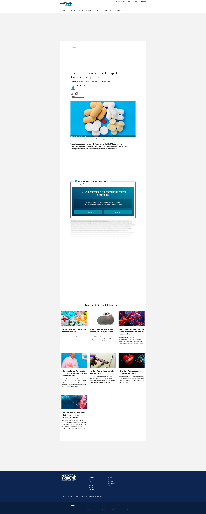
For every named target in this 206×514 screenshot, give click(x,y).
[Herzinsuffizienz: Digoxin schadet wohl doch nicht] (103, 360)
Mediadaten (110, 481)
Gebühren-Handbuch (121, 1)
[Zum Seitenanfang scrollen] (203, 511)
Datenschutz (84, 496)
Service (110, 477)
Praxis (90, 481)
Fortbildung (92, 489)
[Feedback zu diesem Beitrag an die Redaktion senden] (76, 93)
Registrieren (88, 212)
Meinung (91, 485)
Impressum (70, 496)
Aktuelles (91, 477)
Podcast (91, 487)
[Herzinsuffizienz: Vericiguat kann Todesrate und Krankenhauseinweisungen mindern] (132, 318)
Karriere (109, 485)
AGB (77, 496)
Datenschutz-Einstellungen (95, 496)
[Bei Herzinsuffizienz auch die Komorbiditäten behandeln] (132, 360)
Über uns (110, 479)
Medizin (91, 479)
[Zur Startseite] (66, 3)
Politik (90, 483)
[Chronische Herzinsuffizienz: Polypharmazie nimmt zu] (74, 318)
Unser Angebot (111, 483)
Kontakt (63, 496)
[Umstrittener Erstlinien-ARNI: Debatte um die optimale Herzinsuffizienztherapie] (74, 402)
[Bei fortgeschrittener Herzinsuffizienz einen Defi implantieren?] (103, 318)
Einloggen (117, 212)
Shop (128, 1)
